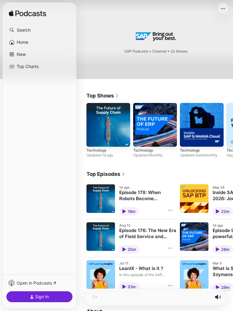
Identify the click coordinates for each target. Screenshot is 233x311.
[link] (102, 95)
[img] (27, 14)
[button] (39, 30)
